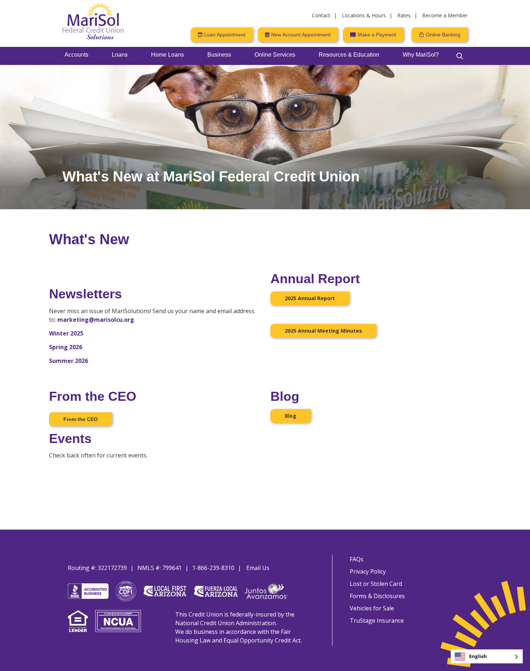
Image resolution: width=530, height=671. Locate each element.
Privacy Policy (368, 571)
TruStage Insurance (377, 620)
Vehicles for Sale (372, 608)
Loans (120, 55)
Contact (321, 15)
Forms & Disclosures (377, 596)
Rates (404, 15)
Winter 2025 (66, 333)
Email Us (257, 568)
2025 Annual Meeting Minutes (323, 330)
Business (219, 55)
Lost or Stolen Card (376, 584)
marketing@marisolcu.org (95, 320)
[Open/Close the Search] (460, 56)
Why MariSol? (421, 55)
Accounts (76, 55)
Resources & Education (349, 55)
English (478, 656)
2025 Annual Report (310, 298)
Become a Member (445, 15)
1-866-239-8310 (213, 568)
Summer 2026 (68, 361)
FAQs (356, 559)
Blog (290, 415)
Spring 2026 (65, 347)
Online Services (275, 55)
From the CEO (80, 419)
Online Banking (443, 35)
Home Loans (167, 55)
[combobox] (487, 656)
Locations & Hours (364, 15)
